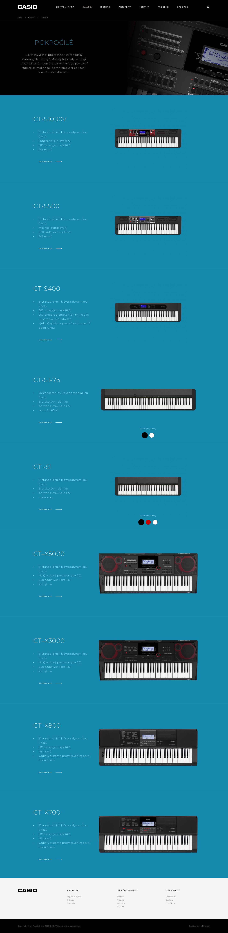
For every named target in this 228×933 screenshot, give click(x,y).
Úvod (20, 17)
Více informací (46, 161)
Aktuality (125, 7)
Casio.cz (170, 900)
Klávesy (87, 7)
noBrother (205, 926)
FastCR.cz (170, 903)
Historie (105, 7)
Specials (182, 7)
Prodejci (163, 7)
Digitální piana (65, 7)
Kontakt (144, 7)
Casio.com (171, 896)
